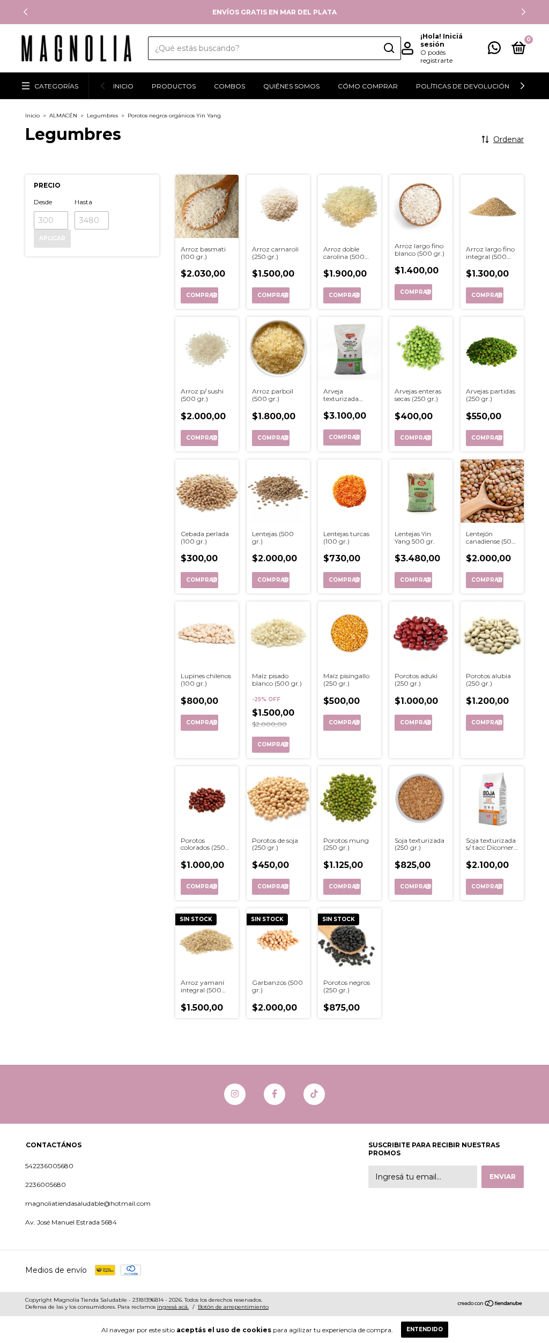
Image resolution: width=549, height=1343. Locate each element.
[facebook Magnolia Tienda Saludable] (274, 1094)
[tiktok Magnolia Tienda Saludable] (314, 1094)
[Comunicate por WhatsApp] (494, 50)
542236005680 (49, 1166)
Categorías (56, 86)
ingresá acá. (173, 1306)
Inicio (123, 86)
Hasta (83, 202)
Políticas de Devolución (462, 86)
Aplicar (52, 238)
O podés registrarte (436, 56)
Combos (229, 86)
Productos (174, 86)
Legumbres (102, 115)
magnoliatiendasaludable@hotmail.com (88, 1203)
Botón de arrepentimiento (233, 1306)
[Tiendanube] (490, 1304)
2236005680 (45, 1185)
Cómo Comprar (368, 86)
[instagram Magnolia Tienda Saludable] (235, 1094)
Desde (43, 202)
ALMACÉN (63, 115)
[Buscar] (388, 48)
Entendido (424, 1329)
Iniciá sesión (441, 40)
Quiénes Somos (291, 86)
